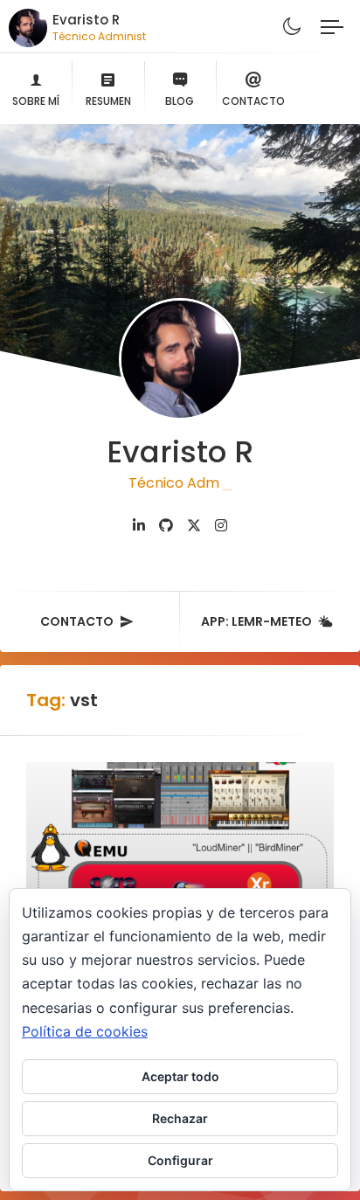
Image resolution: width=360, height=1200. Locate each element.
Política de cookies (85, 1031)
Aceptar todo (180, 1076)
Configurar (180, 1160)
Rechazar (180, 1118)
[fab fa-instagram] (221, 526)
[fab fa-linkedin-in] (139, 526)
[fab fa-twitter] (194, 526)
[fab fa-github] (166, 526)
